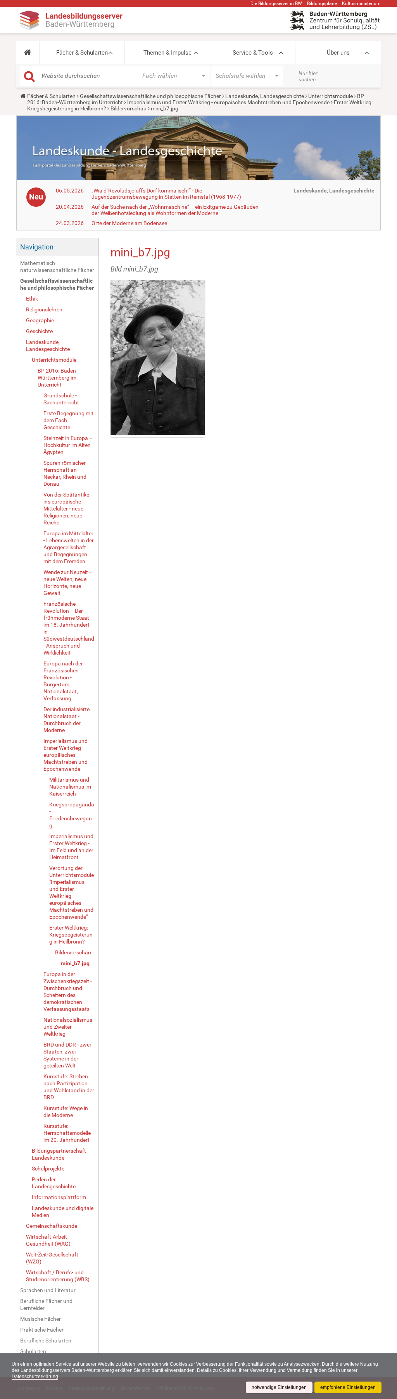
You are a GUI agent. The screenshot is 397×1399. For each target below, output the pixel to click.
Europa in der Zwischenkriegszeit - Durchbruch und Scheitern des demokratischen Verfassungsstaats (67, 991)
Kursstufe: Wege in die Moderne (65, 1111)
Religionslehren (44, 309)
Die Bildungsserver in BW (276, 3)
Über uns (338, 52)
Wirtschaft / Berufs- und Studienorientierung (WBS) (58, 1275)
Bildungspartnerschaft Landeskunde (59, 1154)
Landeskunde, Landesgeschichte (264, 96)
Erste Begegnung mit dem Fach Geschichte (68, 420)
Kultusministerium (361, 3)
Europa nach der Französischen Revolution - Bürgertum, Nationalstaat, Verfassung (63, 680)
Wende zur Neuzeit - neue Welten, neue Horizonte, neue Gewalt (67, 582)
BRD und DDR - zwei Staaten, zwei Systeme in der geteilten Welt (67, 1055)
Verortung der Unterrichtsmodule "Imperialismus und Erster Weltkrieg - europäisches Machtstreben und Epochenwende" (71, 892)
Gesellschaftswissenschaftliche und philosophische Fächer (150, 96)
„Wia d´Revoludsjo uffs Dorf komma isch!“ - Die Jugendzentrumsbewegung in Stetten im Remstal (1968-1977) (166, 193)
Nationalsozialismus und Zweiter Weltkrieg (67, 1027)
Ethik (32, 299)
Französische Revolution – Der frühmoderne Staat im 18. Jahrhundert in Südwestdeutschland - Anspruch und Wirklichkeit (68, 628)
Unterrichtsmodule (330, 96)
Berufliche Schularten (45, 1340)
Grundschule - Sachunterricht (61, 399)
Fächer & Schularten (82, 52)
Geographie (40, 320)
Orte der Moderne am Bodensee (129, 223)
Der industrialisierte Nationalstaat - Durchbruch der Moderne (66, 719)
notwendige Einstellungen (279, 1387)
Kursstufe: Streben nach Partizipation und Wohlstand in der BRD (68, 1086)
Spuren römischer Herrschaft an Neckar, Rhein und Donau (64, 473)
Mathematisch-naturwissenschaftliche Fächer (57, 266)
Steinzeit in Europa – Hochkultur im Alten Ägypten (68, 445)
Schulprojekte (48, 1168)
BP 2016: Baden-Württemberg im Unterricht (58, 378)
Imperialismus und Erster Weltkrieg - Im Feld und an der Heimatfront (71, 846)
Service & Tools (253, 52)
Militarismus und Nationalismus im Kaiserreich (70, 787)
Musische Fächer (40, 1319)
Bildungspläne (322, 3)
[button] (27, 52)
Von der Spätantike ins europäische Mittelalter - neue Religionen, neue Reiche (66, 509)
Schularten (33, 1351)
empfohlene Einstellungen (348, 1387)
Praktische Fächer (42, 1330)
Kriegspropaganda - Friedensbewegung (71, 814)
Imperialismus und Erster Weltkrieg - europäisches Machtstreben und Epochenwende (228, 102)
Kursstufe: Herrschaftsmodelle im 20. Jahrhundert (67, 1133)
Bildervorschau (128, 108)
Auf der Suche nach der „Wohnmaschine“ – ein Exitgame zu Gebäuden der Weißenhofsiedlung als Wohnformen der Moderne (175, 210)
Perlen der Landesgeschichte (54, 1182)
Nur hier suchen (308, 76)
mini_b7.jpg (75, 963)
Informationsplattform (59, 1197)
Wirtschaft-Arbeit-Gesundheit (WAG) (48, 1240)
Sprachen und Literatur (48, 1290)
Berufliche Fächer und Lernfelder (46, 1304)
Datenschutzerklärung (35, 1376)
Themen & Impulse (167, 52)
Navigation (37, 247)
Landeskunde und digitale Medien (62, 1211)
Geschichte (39, 331)
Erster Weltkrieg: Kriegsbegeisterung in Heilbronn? (71, 935)
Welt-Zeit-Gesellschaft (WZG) (52, 1258)
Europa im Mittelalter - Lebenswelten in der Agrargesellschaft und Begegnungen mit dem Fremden (68, 547)
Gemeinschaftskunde (51, 1226)
